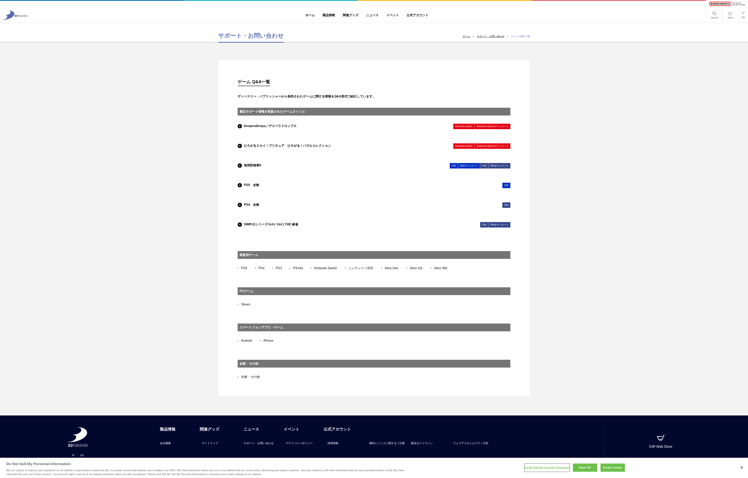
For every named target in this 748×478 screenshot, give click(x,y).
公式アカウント (337, 429)
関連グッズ (209, 429)
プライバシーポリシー (299, 443)
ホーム (466, 36)
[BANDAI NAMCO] (727, 4)
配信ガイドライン (422, 443)
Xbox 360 (440, 268)
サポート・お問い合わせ (491, 36)
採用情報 (332, 443)
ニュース (251, 429)
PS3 (279, 268)
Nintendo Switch (325, 268)
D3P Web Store (660, 446)
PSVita (298, 268)
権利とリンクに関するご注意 (387, 443)
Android (246, 340)
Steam (245, 304)
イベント (291, 429)
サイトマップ (210, 443)
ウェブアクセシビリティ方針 (471, 443)
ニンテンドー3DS (360, 268)
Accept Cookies (612, 467)
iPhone (268, 340)
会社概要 (165, 443)
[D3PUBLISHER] (14, 18)
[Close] (741, 467)
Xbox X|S (416, 268)
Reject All (585, 467)
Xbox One (391, 268)
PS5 (244, 268)
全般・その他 (250, 376)
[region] (374, 468)
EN (743, 17)
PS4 (261, 268)
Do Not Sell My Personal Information (547, 467)
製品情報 (168, 429)
